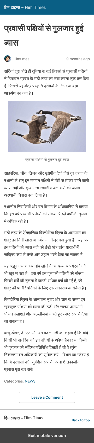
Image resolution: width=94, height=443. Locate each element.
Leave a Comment (47, 397)
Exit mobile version (47, 435)
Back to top (81, 420)
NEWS (30, 381)
